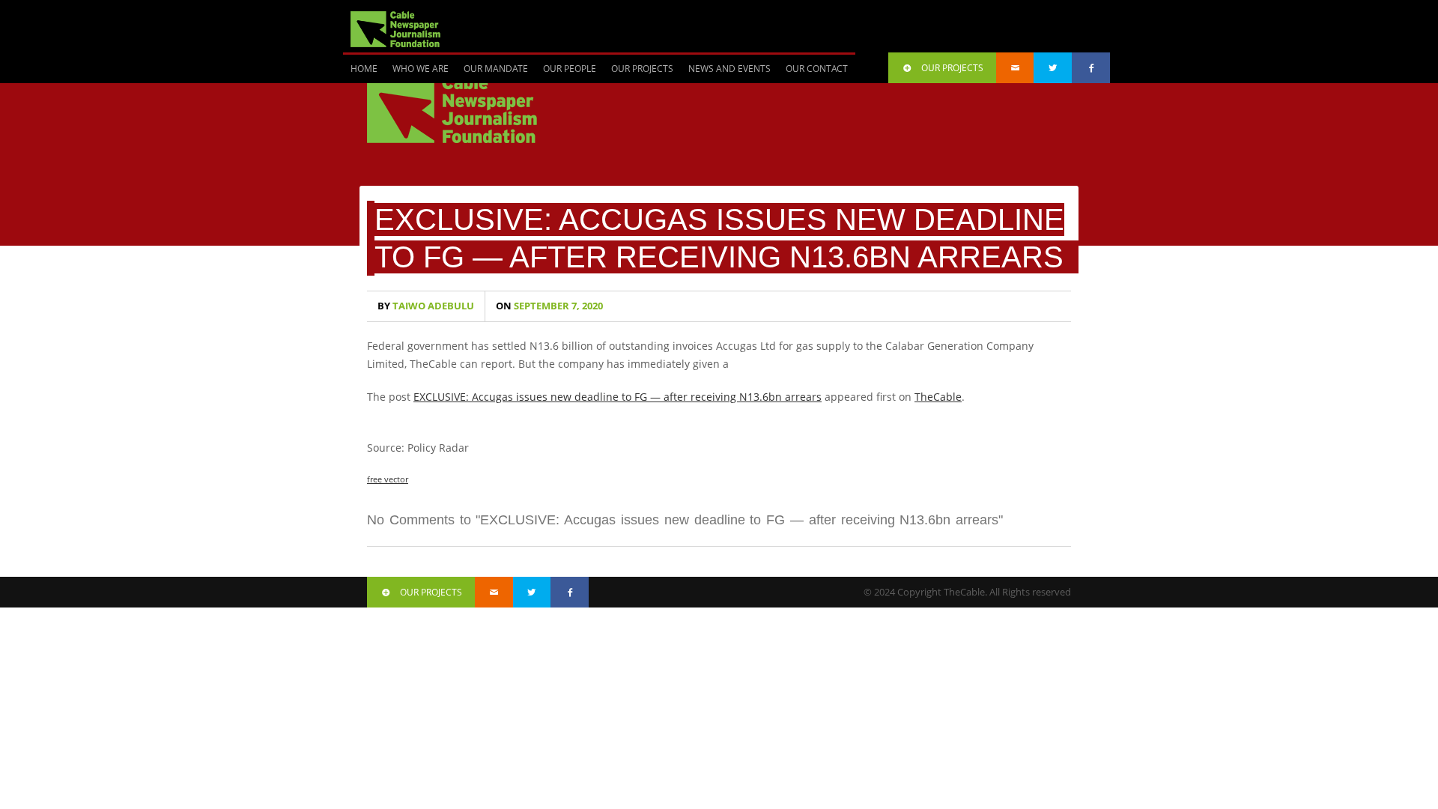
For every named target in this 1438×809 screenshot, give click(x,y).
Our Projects (642, 68)
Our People (569, 68)
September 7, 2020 (549, 306)
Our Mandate (496, 68)
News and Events (729, 68)
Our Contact (817, 68)
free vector (387, 479)
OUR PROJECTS (952, 67)
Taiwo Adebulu (425, 306)
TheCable (938, 397)
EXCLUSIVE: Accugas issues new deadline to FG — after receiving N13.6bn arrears (617, 397)
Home (364, 68)
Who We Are (420, 68)
